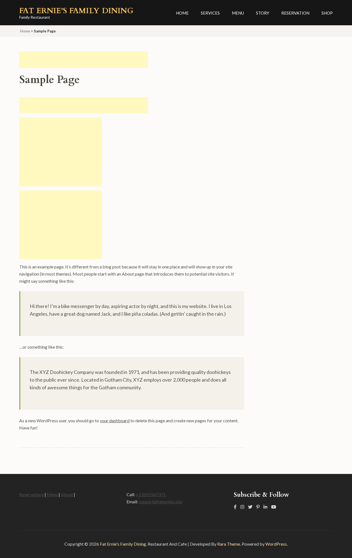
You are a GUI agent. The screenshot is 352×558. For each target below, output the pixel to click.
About (67, 494)
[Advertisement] (83, 59)
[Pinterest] (258, 506)
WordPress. (276, 543)
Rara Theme (228, 543)
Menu (238, 12)
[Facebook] (235, 506)
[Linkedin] (265, 506)
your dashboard (115, 420)
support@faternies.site (160, 501)
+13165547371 (151, 494)
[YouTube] (273, 506)
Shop (327, 12)
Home (182, 12)
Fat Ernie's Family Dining (76, 10)
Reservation (295, 12)
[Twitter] (250, 506)
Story (262, 12)
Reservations (31, 494)
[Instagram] (242, 506)
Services (210, 12)
